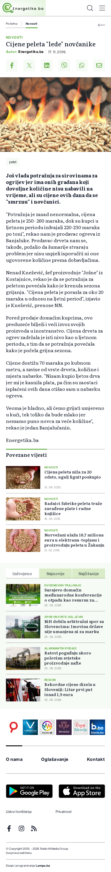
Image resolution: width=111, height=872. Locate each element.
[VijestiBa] (30, 727)
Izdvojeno (22, 573)
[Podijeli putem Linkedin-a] (47, 65)
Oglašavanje (54, 759)
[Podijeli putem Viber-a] (64, 65)
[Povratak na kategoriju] (101, 25)
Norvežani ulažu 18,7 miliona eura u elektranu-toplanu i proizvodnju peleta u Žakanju (74, 539)
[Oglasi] (13, 727)
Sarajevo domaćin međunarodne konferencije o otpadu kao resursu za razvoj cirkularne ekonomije (74, 594)
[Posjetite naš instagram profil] (21, 828)
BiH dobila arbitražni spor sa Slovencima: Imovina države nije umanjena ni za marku (74, 626)
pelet (13, 162)
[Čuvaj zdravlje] (81, 727)
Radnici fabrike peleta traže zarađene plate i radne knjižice (73, 508)
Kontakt (96, 759)
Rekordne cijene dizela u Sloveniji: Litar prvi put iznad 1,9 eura (70, 689)
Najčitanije (88, 573)
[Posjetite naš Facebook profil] (9, 828)
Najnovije (55, 573)
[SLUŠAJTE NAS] (47, 727)
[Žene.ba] (64, 727)
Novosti (32, 23)
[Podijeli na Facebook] (12, 65)
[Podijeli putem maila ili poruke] (99, 65)
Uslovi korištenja (18, 811)
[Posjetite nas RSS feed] (34, 828)
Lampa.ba (43, 865)
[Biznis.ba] (97, 727)
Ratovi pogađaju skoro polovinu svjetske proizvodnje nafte (67, 657)
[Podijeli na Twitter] (29, 65)
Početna (11, 23)
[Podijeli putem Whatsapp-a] (82, 65)
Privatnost (64, 811)
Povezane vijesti (26, 454)
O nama (14, 759)
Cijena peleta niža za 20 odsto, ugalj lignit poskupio (72, 474)
